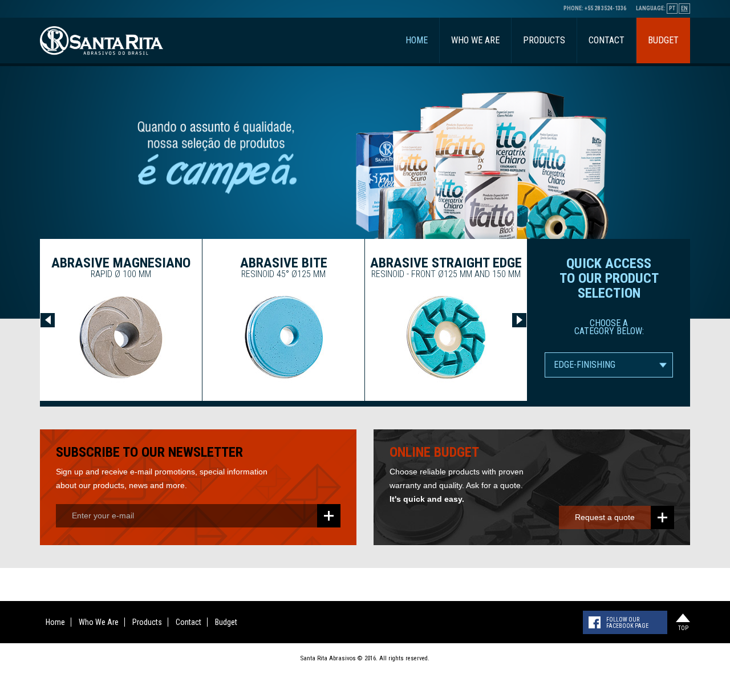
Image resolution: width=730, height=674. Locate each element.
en (684, 8)
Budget (663, 40)
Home (416, 40)
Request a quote (605, 517)
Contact (606, 40)
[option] (121, 320)
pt (672, 8)
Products (544, 40)
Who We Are (475, 40)
